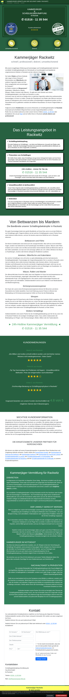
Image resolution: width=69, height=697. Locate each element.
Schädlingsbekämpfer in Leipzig (14, 456)
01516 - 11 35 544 (48, 112)
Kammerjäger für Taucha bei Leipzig (49, 454)
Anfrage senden (41, 659)
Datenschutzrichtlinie (25, 693)
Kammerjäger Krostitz (41, 452)
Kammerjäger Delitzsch (29, 454)
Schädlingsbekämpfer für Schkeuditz (43, 458)
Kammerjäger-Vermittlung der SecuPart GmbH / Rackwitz (27, 1)
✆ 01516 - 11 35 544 (34, 19)
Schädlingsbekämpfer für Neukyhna (16, 458)
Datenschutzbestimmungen (44, 648)
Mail (21, 114)
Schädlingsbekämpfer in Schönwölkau (38, 456)
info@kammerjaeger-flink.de (16, 679)
